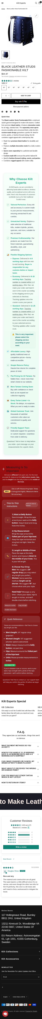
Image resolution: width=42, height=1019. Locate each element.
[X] (7, 111)
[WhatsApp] (15, 111)
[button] (7, 81)
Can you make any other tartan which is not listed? (17, 776)
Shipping (11, 76)
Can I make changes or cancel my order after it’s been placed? (18, 762)
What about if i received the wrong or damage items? (19, 769)
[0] (39, 3)
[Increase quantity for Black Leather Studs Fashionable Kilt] (8, 95)
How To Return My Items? (14, 782)
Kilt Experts (21, 3)
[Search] (36, 3)
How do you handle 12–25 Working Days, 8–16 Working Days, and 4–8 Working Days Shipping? (18, 754)
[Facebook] (3, 111)
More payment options (21, 106)
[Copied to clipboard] (19, 111)
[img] (8, 868)
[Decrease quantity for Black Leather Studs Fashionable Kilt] (3, 95)
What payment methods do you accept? (16, 746)
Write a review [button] (21, 847)
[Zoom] (36, 16)
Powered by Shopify (31, 1011)
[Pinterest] (11, 111)
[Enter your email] (38, 977)
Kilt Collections (10, 951)
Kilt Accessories (10, 959)
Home (3, 8)
